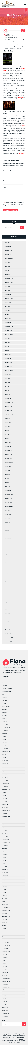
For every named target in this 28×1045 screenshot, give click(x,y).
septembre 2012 (9, 414)
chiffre (16, 37)
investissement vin (9, 42)
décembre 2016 (9, 278)
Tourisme (4, 709)
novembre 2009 (9, 546)
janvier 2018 (8, 246)
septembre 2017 (9, 258)
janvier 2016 (8, 294)
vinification (19, 48)
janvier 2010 (8, 538)
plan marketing (18, 46)
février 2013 (8, 394)
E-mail (5, 187)
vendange (11, 48)
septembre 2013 (9, 370)
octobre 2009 (8, 550)
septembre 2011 (9, 462)
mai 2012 (7, 430)
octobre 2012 (8, 410)
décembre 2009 (9, 542)
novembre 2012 (9, 406)
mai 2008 (7, 618)
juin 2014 (7, 338)
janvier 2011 (8, 490)
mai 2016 (7, 290)
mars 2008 (8, 626)
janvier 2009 (8, 586)
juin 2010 (7, 518)
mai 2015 (7, 306)
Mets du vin (5, 700)
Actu (3, 679)
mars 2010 (7, 530)
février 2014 (8, 354)
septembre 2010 (9, 506)
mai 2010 (7, 522)
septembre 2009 (9, 554)
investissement (20, 39)
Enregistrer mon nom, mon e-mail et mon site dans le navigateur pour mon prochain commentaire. (13, 204)
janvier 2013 (8, 398)
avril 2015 (7, 310)
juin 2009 (7, 566)
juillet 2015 (8, 302)
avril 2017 (7, 270)
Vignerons (4, 712)
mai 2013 (7, 382)
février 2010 (8, 534)
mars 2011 (7, 482)
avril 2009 (7, 574)
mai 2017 (7, 266)
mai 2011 (7, 474)
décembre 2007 (9, 638)
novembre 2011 (9, 454)
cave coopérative (9, 37)
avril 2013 (7, 386)
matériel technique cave (11, 44)
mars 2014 (8, 350)
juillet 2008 (8, 610)
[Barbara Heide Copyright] (14, 59)
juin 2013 (7, 378)
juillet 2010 (8, 514)
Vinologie (12, 17)
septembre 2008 (9, 602)
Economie (4, 685)
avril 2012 (7, 434)
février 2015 (8, 318)
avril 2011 (7, 478)
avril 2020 (7, 242)
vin (15, 48)
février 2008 (8, 630)
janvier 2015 (8, 322)
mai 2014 (7, 342)
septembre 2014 (9, 334)
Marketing (4, 697)
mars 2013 (7, 390)
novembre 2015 (9, 298)
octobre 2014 (8, 330)
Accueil (6, 17)
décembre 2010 (9, 494)
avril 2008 (7, 622)
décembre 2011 (9, 450)
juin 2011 (7, 470)
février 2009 (8, 582)
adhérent (8, 35)
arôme (13, 35)
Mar (23, 30)
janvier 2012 (8, 446)
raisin (6, 48)
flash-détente (8, 39)
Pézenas (4, 703)
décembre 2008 (9, 590)
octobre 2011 (8, 458)
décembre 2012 (9, 402)
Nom (4, 180)
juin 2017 (7, 262)
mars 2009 (8, 578)
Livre (3, 694)
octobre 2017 (8, 254)
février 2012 (8, 442)
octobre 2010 (8, 502)
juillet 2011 (8, 466)
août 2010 (7, 510)
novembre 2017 (9, 250)
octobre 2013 (8, 366)
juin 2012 (7, 426)
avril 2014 (7, 346)
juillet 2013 (8, 374)
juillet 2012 (8, 422)
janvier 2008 (8, 634)
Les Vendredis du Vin (7, 688)
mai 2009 (7, 570)
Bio (2, 682)
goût (14, 39)
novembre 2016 (9, 282)
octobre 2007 (8, 642)
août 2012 (7, 418)
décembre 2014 (9, 326)
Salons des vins (6, 706)
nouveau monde (9, 46)
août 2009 (7, 558)
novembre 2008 (9, 594)
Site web (5, 195)
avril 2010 (7, 526)
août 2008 (7, 606)
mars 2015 (7, 314)
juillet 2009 (8, 562)
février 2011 (8, 486)
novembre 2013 (9, 362)
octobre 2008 (8, 598)
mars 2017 (7, 274)
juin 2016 (7, 286)
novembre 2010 (9, 498)
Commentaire (7, 170)
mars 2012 (7, 438)
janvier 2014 (8, 358)
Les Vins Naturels (6, 691)
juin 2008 (7, 614)
